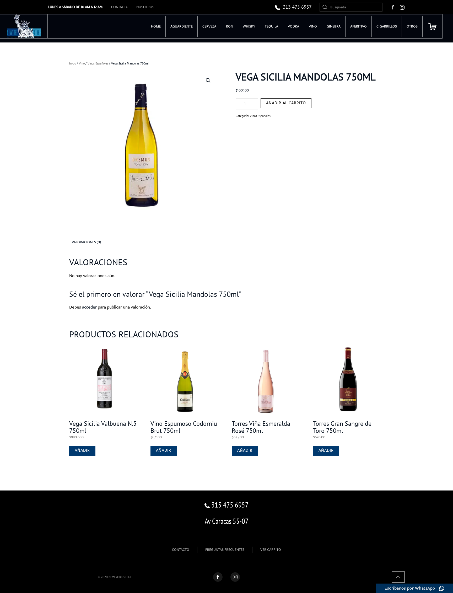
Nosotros (145, 7)
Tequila (271, 26)
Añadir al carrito (286, 103)
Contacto (119, 7)
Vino (82, 63)
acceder (89, 307)
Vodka (293, 26)
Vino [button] (313, 26)
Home (156, 26)
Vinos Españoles (98, 63)
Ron (229, 26)
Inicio (72, 63)
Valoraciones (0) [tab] (86, 242)
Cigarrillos (386, 26)
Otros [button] (412, 26)
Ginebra (334, 26)
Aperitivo (358, 26)
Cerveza (209, 26)
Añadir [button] (82, 450)
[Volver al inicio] (24, 26)
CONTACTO (180, 550)
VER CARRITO (270, 550)
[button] (208, 80)
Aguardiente (181, 26)
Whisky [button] (249, 26)
